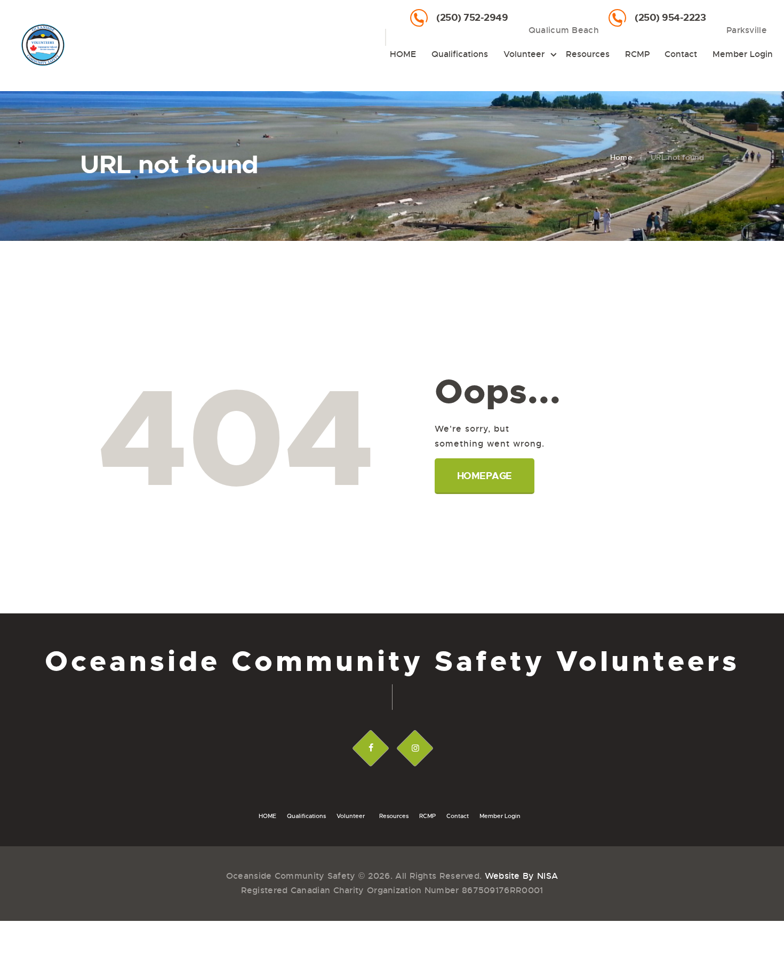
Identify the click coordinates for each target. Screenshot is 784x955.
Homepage (484, 476)
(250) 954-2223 (670, 17)
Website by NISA (521, 875)
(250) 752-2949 (472, 17)
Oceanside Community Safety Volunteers (392, 662)
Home (621, 157)
